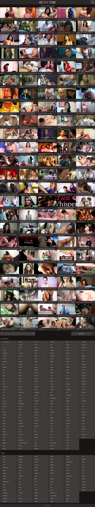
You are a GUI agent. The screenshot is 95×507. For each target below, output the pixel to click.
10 (33, 333)
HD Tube (47, 2)
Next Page (81, 333)
